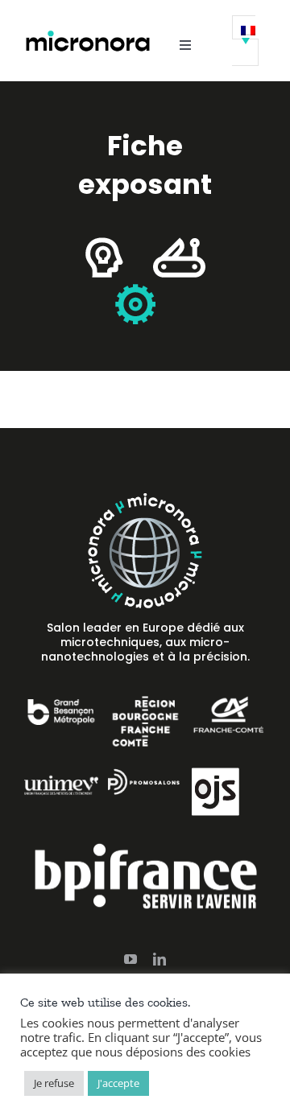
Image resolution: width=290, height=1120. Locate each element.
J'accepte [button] (118, 1083)
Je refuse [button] (54, 1083)
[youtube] (130, 959)
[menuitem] (245, 40)
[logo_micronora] (87, 34)
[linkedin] (159, 959)
